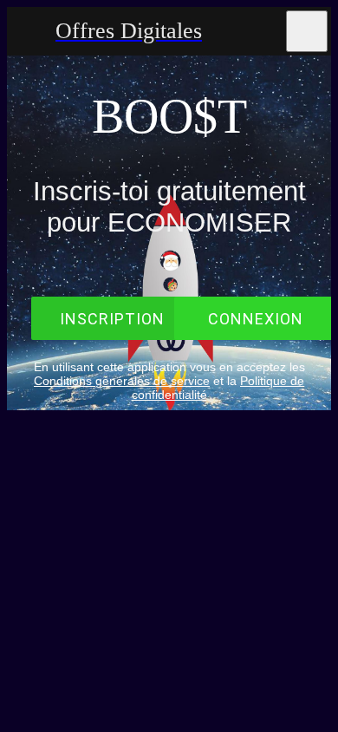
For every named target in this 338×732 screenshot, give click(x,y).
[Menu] (31, 31)
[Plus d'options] (307, 31)
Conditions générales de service (122, 381)
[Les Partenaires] (262, 31)
